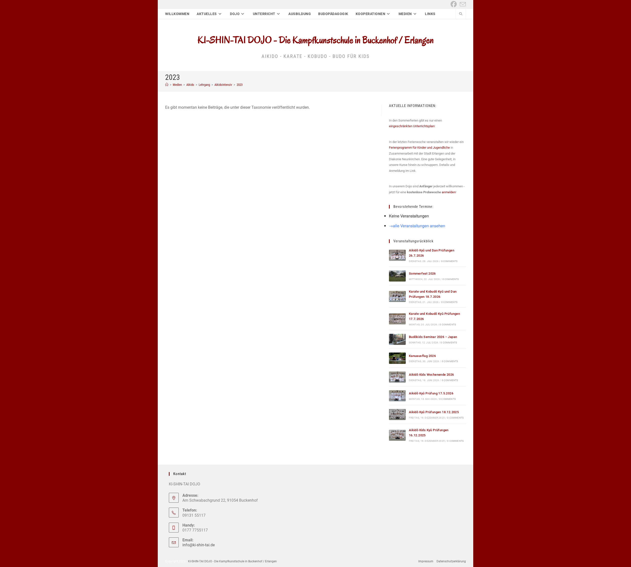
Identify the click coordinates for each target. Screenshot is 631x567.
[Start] (166, 85)
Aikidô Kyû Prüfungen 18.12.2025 (434, 412)
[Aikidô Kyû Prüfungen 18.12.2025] (397, 414)
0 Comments (449, 261)
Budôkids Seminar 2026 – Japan (433, 337)
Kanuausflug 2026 (422, 356)
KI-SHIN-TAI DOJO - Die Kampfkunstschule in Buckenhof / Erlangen (315, 40)
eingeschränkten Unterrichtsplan (411, 126)
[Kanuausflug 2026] (397, 358)
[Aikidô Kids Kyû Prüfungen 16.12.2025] (397, 435)
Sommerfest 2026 (422, 273)
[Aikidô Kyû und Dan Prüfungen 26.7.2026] (397, 255)
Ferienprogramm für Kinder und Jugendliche (419, 147)
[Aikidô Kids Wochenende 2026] (397, 377)
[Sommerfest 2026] (397, 276)
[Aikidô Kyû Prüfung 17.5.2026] (397, 395)
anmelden (449, 192)
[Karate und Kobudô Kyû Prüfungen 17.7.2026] (397, 318)
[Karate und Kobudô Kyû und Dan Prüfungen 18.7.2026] (397, 296)
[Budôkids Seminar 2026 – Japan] (397, 339)
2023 (240, 85)
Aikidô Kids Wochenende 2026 (431, 374)
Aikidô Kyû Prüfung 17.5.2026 (431, 393)
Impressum (425, 561)
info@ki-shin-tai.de (198, 545)
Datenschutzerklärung (451, 561)
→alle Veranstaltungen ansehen (417, 226)
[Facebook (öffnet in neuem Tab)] (453, 4)
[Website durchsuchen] (460, 14)
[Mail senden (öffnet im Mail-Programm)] (462, 4)
